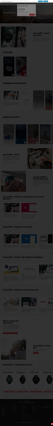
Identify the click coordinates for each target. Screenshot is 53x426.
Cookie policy (7, 1)
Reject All (40, 1)
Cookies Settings (35, 1)
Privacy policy (10, 1)
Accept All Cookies (46, 1)
